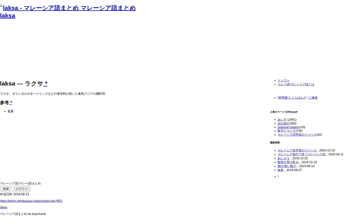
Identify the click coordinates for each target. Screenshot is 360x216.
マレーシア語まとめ (108, 7)
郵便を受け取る (288, 162)
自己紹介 (284, 123)
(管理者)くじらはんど (292, 97)
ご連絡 (313, 97)
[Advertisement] (112, 49)
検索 (6, 188)
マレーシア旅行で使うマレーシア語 (302, 154)
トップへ (284, 80)
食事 (11, 111)
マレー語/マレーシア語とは (296, 84)
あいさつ (284, 119)
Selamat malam (288, 127)
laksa (7, 15)
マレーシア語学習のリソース (297, 134)
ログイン (22, 188)
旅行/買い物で (287, 166)
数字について (287, 130)
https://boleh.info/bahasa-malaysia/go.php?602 (31, 201)
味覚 (281, 170)
